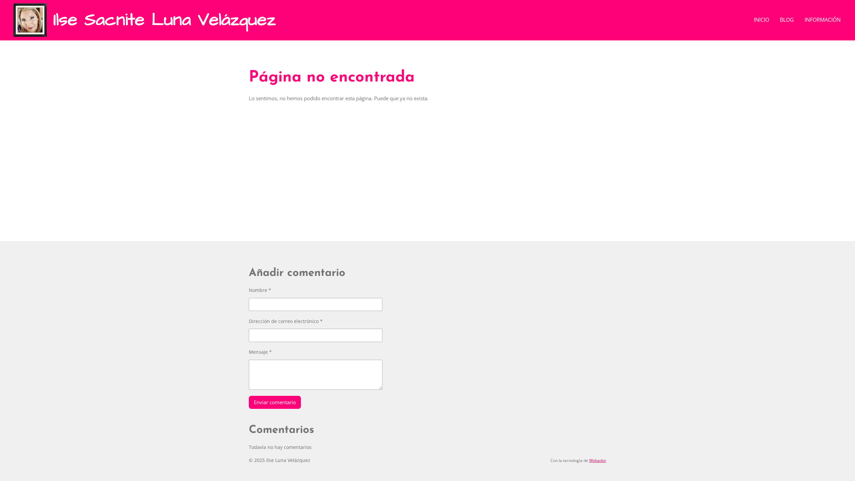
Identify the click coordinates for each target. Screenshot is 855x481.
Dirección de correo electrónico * (286, 321)
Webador (597, 460)
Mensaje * (260, 352)
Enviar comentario (275, 402)
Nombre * (260, 290)
